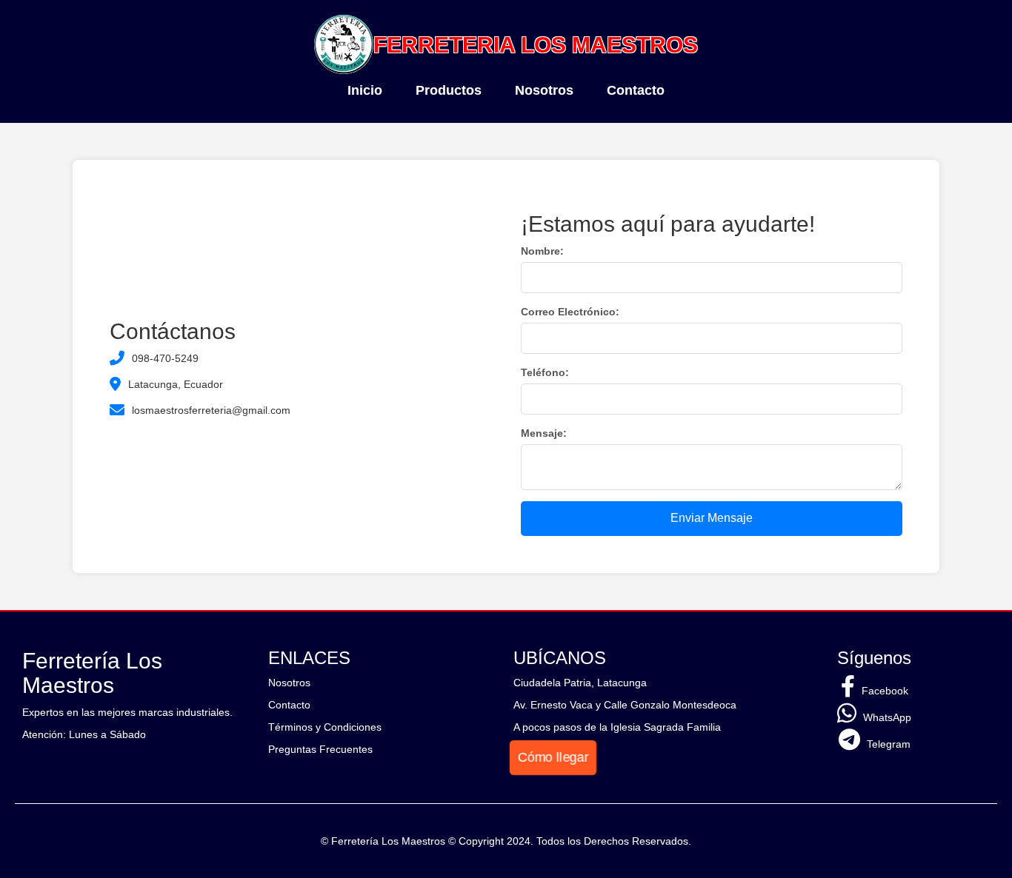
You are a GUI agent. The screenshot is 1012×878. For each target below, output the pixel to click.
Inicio (364, 90)
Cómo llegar (553, 757)
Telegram (887, 744)
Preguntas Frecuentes (320, 749)
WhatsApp (885, 717)
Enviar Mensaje (711, 518)
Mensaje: (544, 433)
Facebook (883, 691)
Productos (449, 90)
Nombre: (542, 251)
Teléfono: (545, 372)
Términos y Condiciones (325, 727)
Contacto (636, 90)
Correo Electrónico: (570, 312)
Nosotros (544, 90)
